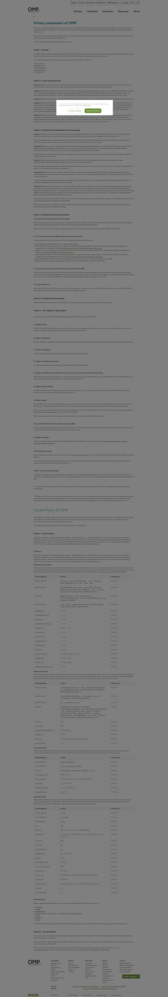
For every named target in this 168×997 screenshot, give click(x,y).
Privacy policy (87, 105)
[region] (84, 108)
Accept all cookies (93, 111)
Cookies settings (75, 111)
